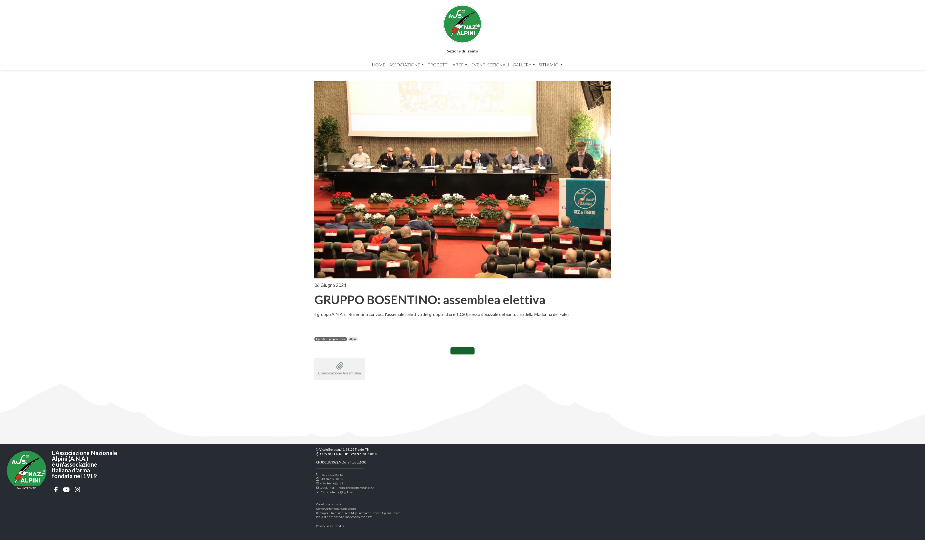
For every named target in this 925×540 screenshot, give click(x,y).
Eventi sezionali (490, 64)
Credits (339, 526)
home (378, 64)
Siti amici (549, 64)
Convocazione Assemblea (339, 373)
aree (458, 64)
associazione (404, 64)
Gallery (522, 64)
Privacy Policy (324, 526)
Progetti (438, 64)
